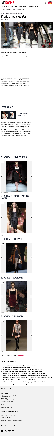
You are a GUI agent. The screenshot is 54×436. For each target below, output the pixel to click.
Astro (36, 6)
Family (20, 6)
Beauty (8, 6)
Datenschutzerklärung (6, 397)
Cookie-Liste (4, 398)
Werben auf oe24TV (5, 403)
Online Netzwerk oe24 (6, 389)
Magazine (5, 9)
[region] (16, 177)
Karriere (25, 6)
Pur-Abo (3, 404)
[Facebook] (2, 431)
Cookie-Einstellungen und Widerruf (9, 400)
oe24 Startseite (4, 393)
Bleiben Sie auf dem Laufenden (8, 426)
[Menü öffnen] (52, 6)
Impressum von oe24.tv (6, 408)
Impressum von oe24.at (6, 406)
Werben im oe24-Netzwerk (7, 401)
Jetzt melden (20, 355)
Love (16, 6)
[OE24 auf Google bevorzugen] (26, 56)
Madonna (9, 9)
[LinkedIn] (13, 431)
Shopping (31, 6)
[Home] (1, 9)
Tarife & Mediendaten (6, 417)
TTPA (2, 422)
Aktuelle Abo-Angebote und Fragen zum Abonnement (13, 419)
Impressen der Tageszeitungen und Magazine (11, 421)
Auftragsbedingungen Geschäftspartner (10, 416)
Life (12, 6)
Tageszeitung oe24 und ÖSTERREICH (9, 411)
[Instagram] (6, 431)
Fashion (3, 6)
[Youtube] (9, 431)
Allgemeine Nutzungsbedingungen (9, 395)
